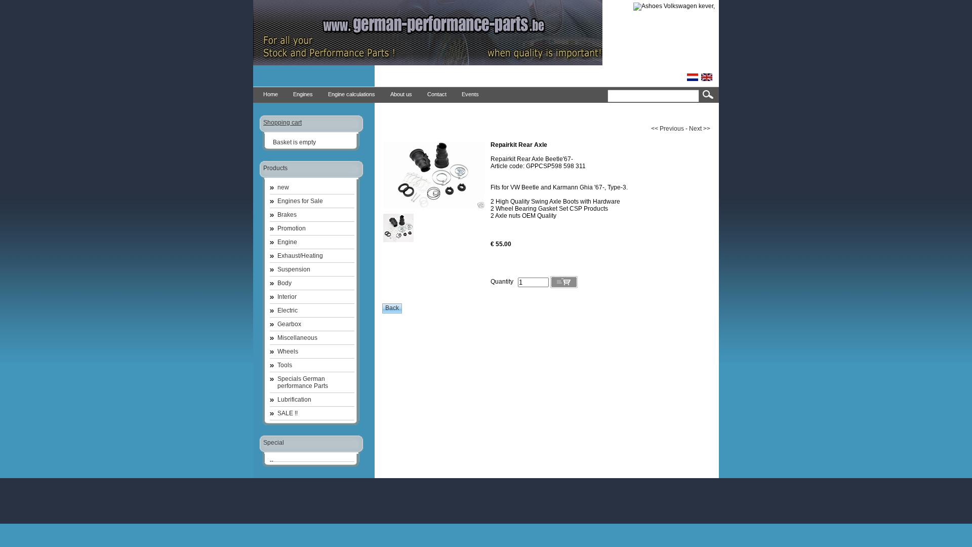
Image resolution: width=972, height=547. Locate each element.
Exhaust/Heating (300, 255)
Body (284, 283)
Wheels (287, 351)
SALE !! (287, 413)
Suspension (293, 269)
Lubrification (294, 399)
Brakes (287, 214)
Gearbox (289, 324)
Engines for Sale (300, 201)
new (283, 187)
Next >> (699, 128)
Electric (287, 310)
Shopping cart (282, 122)
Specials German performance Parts (302, 382)
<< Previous (667, 128)
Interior (287, 296)
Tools (284, 365)
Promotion (291, 228)
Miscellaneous (297, 337)
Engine (287, 242)
